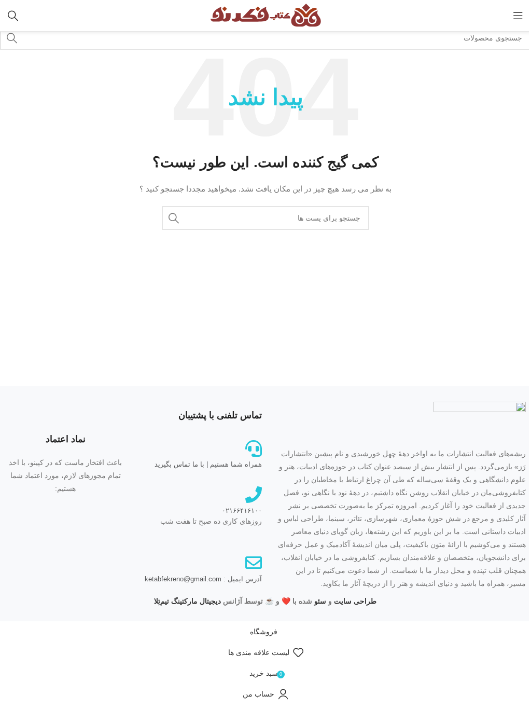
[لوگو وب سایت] (265, 15)
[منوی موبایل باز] (518, 15)
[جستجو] (13, 15)
